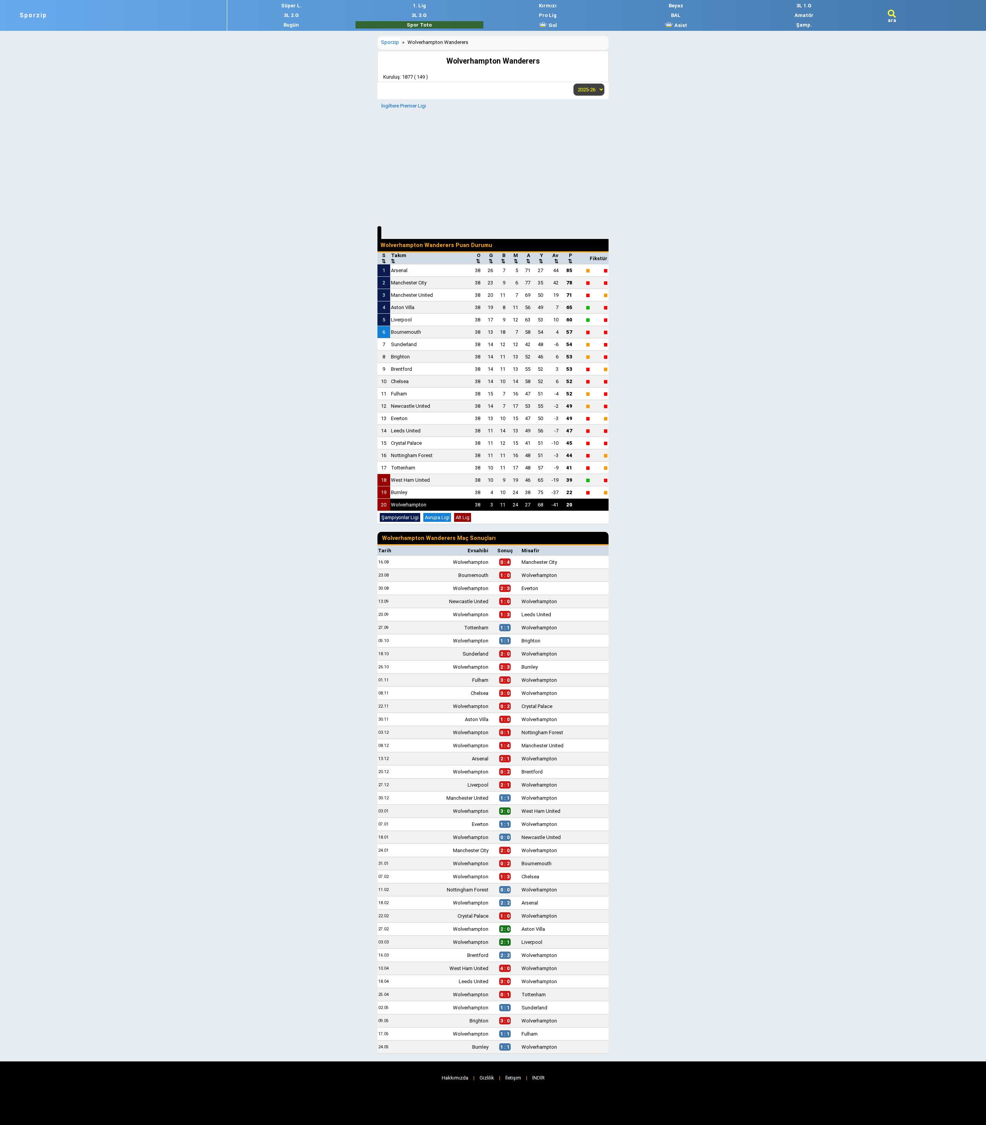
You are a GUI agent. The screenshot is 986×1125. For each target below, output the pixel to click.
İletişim (513, 1078)
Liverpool (401, 320)
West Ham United (410, 480)
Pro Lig (548, 15)
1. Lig (419, 5)
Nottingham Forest (412, 455)
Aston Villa (402, 307)
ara (892, 20)
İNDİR (538, 1078)
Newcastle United (410, 406)
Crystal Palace (406, 443)
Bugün (291, 25)
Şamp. (804, 25)
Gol (552, 25)
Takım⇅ (398, 258)
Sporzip (33, 15)
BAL (676, 15)
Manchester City (408, 283)
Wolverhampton (408, 505)
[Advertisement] (493, 166)
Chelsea (400, 381)
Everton (399, 418)
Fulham (399, 394)
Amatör (804, 15)
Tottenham (403, 468)
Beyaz (676, 5)
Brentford (401, 369)
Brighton (400, 357)
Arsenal (399, 270)
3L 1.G (804, 5)
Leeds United (406, 431)
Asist (680, 25)
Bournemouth (406, 332)
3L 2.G (291, 15)
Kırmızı (548, 5)
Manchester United (412, 295)
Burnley (399, 492)
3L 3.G (419, 15)
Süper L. (291, 5)
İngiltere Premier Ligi (403, 106)
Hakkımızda (455, 1078)
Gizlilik (487, 1078)
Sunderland (404, 344)
